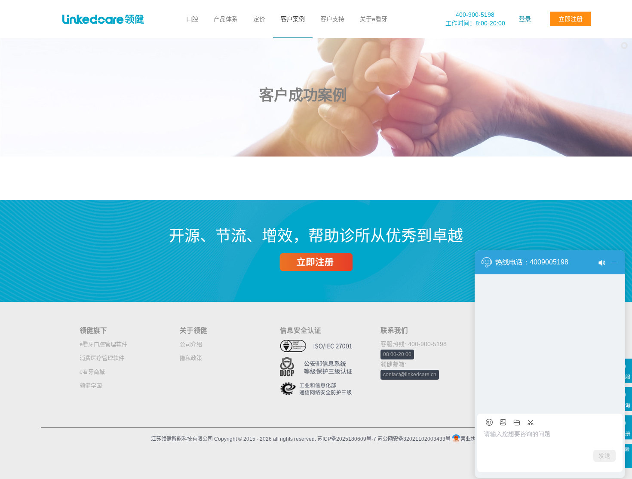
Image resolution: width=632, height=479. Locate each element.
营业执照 (470, 439)
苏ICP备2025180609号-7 (346, 439)
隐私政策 (191, 358)
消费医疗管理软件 (102, 358)
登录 (525, 18)
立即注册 (570, 18)
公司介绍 (191, 344)
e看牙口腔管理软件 (103, 344)
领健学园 (91, 385)
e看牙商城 (92, 371)
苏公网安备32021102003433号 (414, 439)
